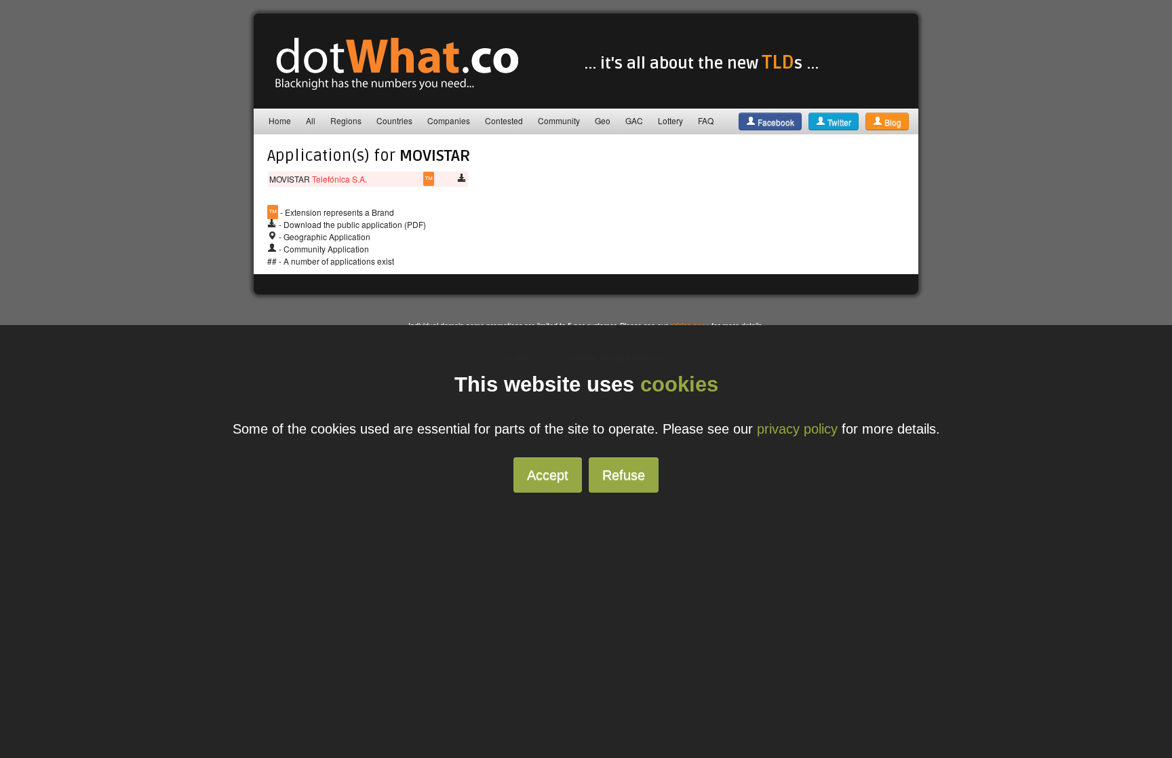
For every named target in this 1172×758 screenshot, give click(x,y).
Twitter (838, 122)
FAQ (706, 120)
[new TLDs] (389, 91)
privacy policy (797, 428)
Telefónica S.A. (339, 179)
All (310, 120)
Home (280, 120)
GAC (634, 120)
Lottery (670, 120)
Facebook (775, 122)
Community (559, 120)
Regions (346, 120)
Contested (504, 120)
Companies (448, 120)
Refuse (623, 475)
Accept (547, 475)
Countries (394, 120)
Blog (891, 122)
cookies (679, 384)
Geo (602, 120)
